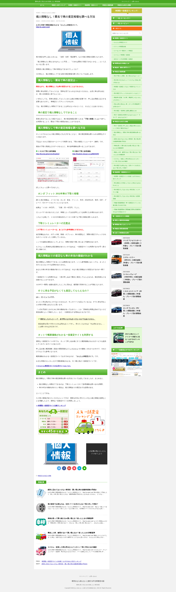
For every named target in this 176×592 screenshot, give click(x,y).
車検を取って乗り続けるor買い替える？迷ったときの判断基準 (70, 518)
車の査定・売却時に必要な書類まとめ (125, 110)
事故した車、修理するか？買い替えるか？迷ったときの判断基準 (71, 533)
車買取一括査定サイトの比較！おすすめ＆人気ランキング (61, 561)
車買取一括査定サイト (75, 5)
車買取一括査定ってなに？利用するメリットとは (127, 88)
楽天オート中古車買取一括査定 (123, 59)
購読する (118, 28)
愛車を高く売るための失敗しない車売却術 (88, 584)
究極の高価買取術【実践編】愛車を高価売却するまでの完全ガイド (127, 211)
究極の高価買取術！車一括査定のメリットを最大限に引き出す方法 (127, 204)
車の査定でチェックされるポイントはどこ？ (127, 93)
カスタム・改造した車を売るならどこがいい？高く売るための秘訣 (72, 547)
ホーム (42, 5)
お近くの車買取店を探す (122, 233)
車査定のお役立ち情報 (124, 5)
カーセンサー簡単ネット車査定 (123, 51)
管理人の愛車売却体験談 (122, 220)
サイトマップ (125, 1)
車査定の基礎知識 (107, 5)
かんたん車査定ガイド (120, 42)
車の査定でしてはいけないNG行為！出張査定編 (126, 197)
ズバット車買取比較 (120, 46)
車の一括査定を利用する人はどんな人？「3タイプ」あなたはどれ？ (126, 116)
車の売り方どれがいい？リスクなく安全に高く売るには (127, 81)
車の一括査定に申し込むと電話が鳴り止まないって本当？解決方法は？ (127, 127)
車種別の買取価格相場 (121, 228)
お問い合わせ (135, 1)
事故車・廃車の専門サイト (123, 67)
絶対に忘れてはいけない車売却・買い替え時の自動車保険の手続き (72, 490)
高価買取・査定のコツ (91, 5)
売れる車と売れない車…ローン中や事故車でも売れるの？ (127, 105)
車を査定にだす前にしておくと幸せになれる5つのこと (127, 184)
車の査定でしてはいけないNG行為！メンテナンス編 (126, 191)
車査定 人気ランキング (58, 5)
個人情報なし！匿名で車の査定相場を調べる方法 (127, 134)
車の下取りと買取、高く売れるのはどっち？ (127, 76)
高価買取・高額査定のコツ (123, 172)
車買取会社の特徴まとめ (122, 63)
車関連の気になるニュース (123, 224)
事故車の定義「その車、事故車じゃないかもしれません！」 (127, 99)
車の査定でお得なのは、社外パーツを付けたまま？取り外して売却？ (73, 504)
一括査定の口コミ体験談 (122, 216)
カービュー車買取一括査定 (122, 55)
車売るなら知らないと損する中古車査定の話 (88, 581)
